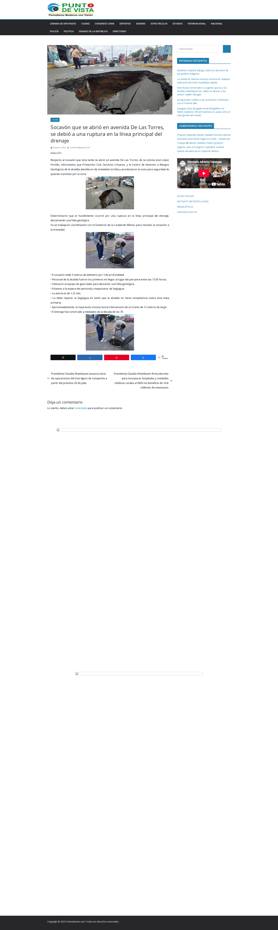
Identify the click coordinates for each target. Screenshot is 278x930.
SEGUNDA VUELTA (187, 212)
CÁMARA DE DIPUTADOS (63, 23)
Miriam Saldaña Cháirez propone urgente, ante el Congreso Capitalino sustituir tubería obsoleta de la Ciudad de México (200, 146)
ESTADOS (178, 23)
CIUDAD (85, 23)
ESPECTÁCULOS (159, 23)
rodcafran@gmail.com (80, 147)
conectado (81, 408)
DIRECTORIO (119, 31)
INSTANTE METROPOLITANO (192, 201)
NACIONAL (216, 23)
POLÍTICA (69, 31)
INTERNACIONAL (197, 23)
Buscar (227, 49)
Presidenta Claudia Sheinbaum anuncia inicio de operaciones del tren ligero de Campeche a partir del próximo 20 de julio (79, 378)
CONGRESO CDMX (104, 23)
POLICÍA (54, 31)
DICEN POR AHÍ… (186, 196)
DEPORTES (125, 23)
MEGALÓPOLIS (185, 206)
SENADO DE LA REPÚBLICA (93, 31)
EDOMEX (141, 23)
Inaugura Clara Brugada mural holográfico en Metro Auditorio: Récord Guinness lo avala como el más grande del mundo (203, 112)
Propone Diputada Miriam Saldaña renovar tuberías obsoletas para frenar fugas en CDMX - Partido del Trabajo (204, 138)
